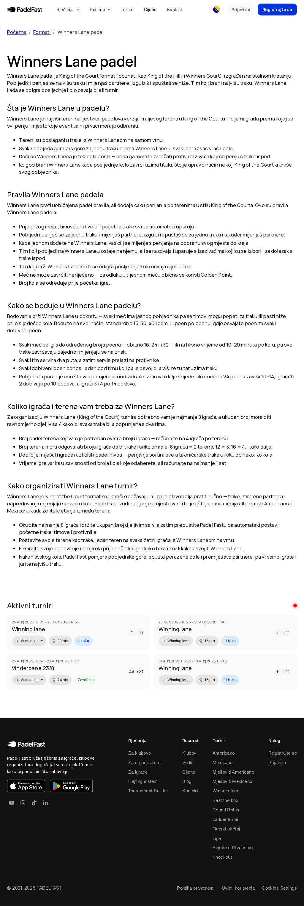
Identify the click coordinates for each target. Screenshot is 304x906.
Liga (217, 838)
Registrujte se (282, 752)
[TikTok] (34, 802)
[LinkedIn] (45, 802)
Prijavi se (277, 762)
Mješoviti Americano (233, 772)
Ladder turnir (226, 819)
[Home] (24, 9)
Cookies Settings (279, 888)
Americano (224, 752)
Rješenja (65, 9)
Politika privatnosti (196, 888)
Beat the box (225, 800)
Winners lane (226, 790)
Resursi (97, 9)
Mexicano (222, 762)
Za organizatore (144, 762)
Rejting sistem (143, 781)
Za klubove (139, 752)
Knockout (222, 857)
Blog (186, 781)
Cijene (150, 9)
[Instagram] (22, 802)
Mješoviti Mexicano (232, 781)
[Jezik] (216, 9)
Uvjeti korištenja (238, 888)
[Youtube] (11, 802)
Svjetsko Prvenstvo (233, 847)
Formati (41, 32)
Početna (16, 32)
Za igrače (138, 772)
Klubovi (189, 752)
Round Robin (226, 809)
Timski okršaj (226, 828)
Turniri (127, 9)
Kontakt (174, 9)
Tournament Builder (148, 790)
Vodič (188, 762)
